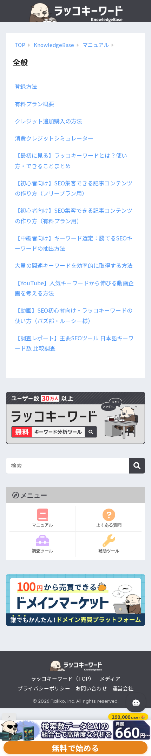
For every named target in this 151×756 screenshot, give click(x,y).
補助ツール (108, 550)
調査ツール (42, 550)
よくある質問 (109, 524)
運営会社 (122, 688)
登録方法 (26, 86)
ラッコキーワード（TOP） (62, 678)
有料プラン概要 (34, 104)
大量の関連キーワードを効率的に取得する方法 (74, 265)
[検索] (137, 466)
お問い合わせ (91, 688)
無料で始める (75, 747)
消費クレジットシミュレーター (54, 138)
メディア (110, 678)
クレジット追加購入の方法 (48, 121)
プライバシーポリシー (44, 688)
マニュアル (42, 524)
